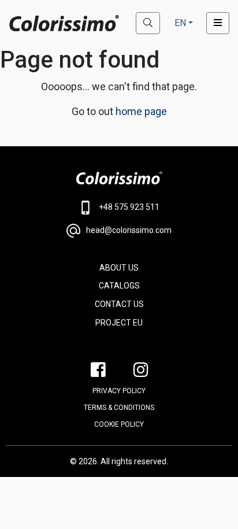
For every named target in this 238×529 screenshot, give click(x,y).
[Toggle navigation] (217, 23)
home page (141, 111)
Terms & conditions (119, 408)
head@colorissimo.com (129, 230)
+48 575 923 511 (129, 207)
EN (180, 22)
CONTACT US (119, 304)
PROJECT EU (119, 322)
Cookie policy (119, 424)
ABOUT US (119, 267)
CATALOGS (119, 285)
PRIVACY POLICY (119, 391)
